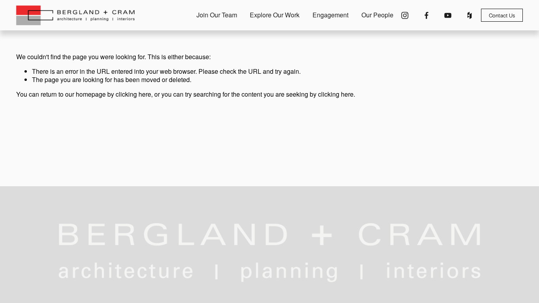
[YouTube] (448, 15)
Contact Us (502, 15)
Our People (377, 15)
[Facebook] (426, 15)
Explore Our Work (274, 15)
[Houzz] (469, 15)
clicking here (133, 94)
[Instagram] (405, 15)
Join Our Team (217, 15)
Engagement (330, 15)
